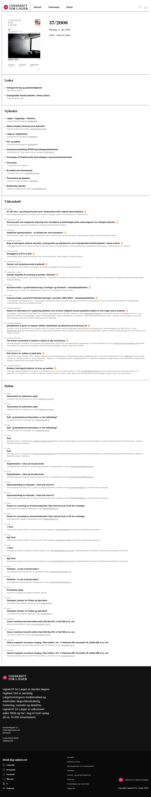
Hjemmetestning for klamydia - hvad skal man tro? (30, 484)
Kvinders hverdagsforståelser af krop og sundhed (30, 368)
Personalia (12, 162)
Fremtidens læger (15, 590)
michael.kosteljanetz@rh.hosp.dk (81, 466)
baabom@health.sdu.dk (92, 313)
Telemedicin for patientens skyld (22, 396)
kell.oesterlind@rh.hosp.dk (40, 624)
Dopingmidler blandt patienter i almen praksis (28, 95)
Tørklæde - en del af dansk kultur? (23, 568)
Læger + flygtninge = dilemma (21, 118)
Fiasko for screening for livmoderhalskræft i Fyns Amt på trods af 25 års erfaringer (46, 505)
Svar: (9, 438)
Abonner (70, 771)
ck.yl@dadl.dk (49, 152)
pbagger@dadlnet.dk (50, 508)
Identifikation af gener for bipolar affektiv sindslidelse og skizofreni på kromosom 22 (47, 325)
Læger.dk (71, 788)
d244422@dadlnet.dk (77, 487)
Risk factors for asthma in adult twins (24, 353)
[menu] (145, 7)
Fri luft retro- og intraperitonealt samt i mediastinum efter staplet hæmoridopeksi (45, 211)
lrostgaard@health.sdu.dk (90, 371)
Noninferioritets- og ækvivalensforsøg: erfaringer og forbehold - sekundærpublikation (47, 287)
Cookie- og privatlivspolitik (79, 775)
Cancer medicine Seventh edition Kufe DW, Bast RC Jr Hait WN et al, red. (41, 621)
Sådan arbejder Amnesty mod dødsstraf (26, 126)
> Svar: (10, 526)
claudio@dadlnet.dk (39, 189)
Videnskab (53, 7)
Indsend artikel (73, 762)
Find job (70, 779)
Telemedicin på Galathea (18, 178)
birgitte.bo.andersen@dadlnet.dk (125, 343)
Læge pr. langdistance (17, 134)
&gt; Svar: (11, 537)
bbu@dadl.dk (32, 121)
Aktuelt (37, 7)
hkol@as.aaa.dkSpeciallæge (42, 441)
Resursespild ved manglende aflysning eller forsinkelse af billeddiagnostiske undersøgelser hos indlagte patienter (61, 222)
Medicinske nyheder (16, 186)
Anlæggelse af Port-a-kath (19, 253)
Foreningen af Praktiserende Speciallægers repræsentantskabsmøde (39, 157)
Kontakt (70, 757)
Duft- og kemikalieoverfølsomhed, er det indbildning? (32, 417)
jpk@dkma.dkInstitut (63, 529)
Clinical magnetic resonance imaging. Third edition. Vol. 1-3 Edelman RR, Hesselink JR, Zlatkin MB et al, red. (58, 642)
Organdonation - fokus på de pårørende (25, 463)
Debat (69, 7)
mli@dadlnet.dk (46, 603)
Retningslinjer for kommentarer (80, 766)
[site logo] (16, 7)
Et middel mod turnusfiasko (19, 170)
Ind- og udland (13, 141)
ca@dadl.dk (33, 181)
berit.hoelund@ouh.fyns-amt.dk (62, 550)
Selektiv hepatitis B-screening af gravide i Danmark (31, 274)
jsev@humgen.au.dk (14, 330)
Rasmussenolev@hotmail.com (60, 571)
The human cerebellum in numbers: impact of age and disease (36, 340)
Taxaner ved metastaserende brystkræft (26, 264)
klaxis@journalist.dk (32, 173)
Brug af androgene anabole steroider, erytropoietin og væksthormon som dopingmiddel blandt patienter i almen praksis (63, 243)
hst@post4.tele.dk (67, 645)
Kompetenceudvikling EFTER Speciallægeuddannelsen (32, 149)
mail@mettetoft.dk (42, 420)
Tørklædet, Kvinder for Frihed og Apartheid (27, 600)
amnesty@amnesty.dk (38, 129)
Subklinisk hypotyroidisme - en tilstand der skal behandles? (35, 232)
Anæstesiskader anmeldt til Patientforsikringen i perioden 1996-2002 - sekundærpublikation (51, 298)
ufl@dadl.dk (8, 740)
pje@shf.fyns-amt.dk (46, 399)
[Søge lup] (140, 7)
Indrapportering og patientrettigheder (24, 87)
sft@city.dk (128, 356)
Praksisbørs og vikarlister (78, 784)
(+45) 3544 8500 (10, 738)
